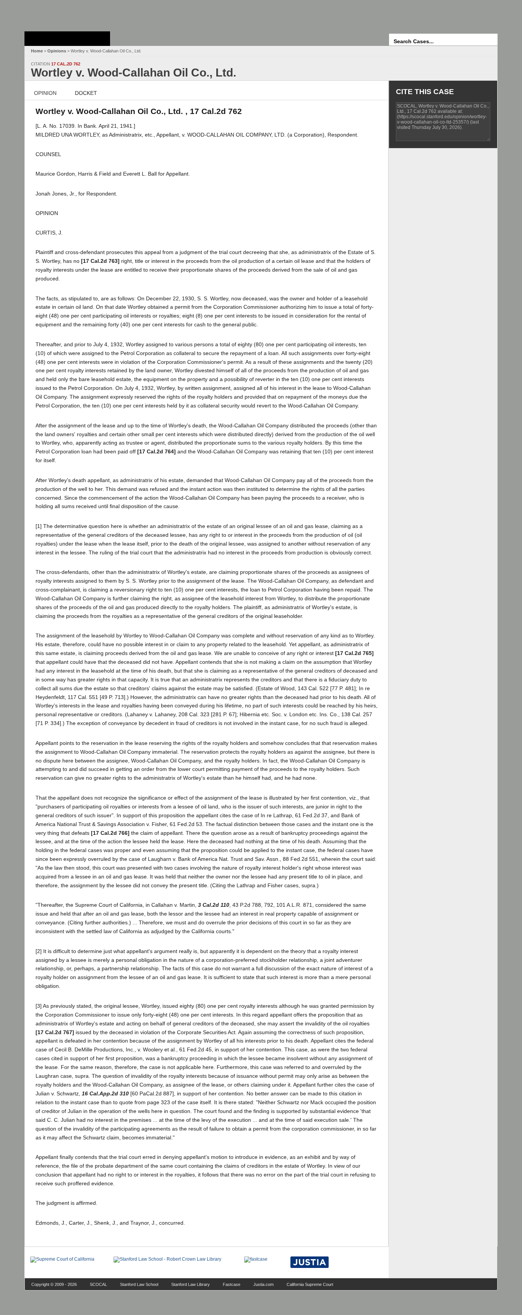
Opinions (56, 51)
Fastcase (231, 1284)
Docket (86, 93)
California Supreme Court (310, 1284)
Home (37, 51)
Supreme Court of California (67, 38)
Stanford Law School (139, 1284)
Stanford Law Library (190, 1284)
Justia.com (263, 1284)
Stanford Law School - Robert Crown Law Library (65, 13)
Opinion (45, 93)
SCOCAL (98, 1284)
